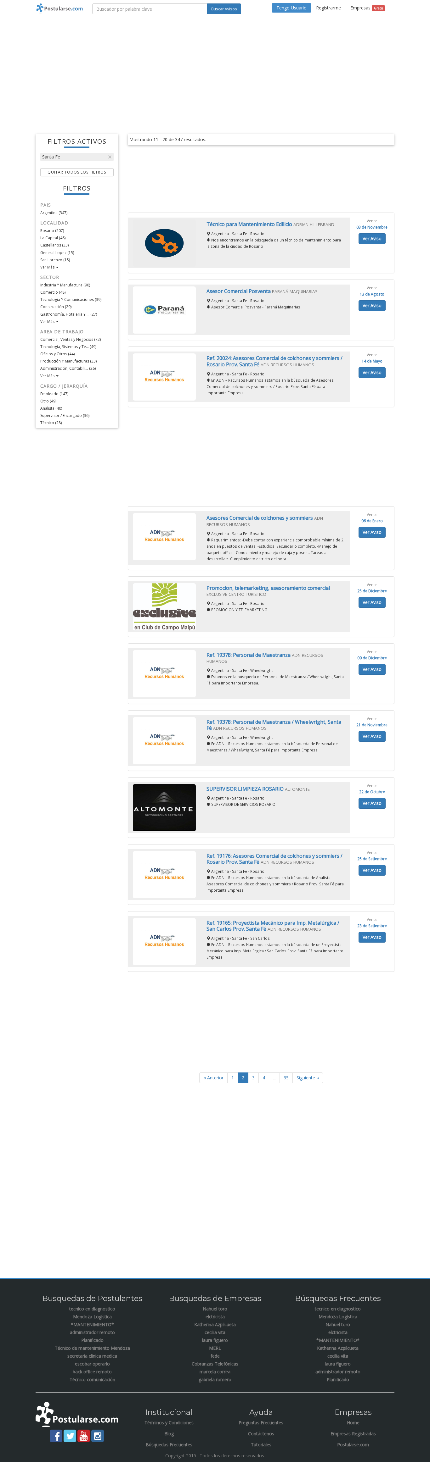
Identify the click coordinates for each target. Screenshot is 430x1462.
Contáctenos (261, 1434)
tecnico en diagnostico (92, 1309)
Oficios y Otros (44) (57, 354)
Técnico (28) (51, 422)
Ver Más (47, 267)
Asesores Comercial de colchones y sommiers (260, 517)
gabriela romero (215, 1379)
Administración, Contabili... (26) (68, 368)
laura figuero (215, 1340)
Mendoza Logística (92, 1317)
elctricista (215, 1317)
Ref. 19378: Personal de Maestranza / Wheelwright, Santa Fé (274, 725)
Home (353, 1423)
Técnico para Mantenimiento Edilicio (250, 224)
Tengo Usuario (291, 8)
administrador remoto (92, 1332)
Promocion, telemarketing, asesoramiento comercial (268, 587)
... (274, 1078)
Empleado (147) (54, 393)
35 (286, 1078)
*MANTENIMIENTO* (92, 1324)
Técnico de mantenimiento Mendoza (92, 1348)
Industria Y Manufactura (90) (65, 285)
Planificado (92, 1340)
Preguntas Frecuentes (261, 1423)
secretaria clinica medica (92, 1356)
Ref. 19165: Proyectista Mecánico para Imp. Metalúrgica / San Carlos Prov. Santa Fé (273, 926)
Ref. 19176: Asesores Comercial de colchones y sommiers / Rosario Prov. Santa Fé (274, 859)
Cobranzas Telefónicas (215, 1364)
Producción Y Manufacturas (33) (68, 361)
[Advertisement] (215, 67)
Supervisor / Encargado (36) (64, 415)
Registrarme (328, 8)
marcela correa (215, 1372)
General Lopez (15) (57, 252)
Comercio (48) (52, 292)
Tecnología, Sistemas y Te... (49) (68, 346)
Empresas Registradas (353, 1434)
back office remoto (92, 1372)
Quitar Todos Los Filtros (77, 172)
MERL (215, 1348)
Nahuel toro (215, 1309)
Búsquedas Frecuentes (169, 1445)
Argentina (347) (53, 212)
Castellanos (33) (54, 245)
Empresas (366, 8)
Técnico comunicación (92, 1379)
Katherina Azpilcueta (215, 1324)
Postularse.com (353, 1445)
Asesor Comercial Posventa (239, 291)
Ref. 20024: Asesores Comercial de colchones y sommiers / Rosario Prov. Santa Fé (274, 361)
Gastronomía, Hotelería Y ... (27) (68, 314)
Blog (169, 1434)
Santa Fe (51, 157)
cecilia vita (215, 1332)
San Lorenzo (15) (55, 260)
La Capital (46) (52, 238)
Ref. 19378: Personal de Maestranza (249, 654)
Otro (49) (48, 401)
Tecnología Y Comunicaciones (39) (70, 299)
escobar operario (92, 1364)
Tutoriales (261, 1445)
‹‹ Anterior (213, 1078)
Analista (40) (51, 408)
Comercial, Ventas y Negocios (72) (70, 339)
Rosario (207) (52, 230)
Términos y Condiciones (169, 1423)
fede (215, 1356)
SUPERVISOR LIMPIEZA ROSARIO (246, 788)
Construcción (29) (55, 306)
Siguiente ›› (308, 1078)
